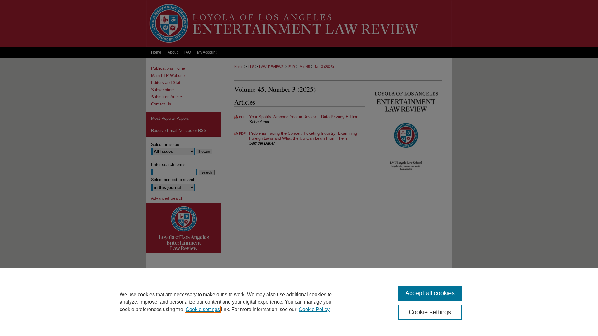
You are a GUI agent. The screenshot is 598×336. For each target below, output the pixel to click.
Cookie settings (203, 309)
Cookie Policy (314, 309)
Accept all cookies (430, 293)
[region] (299, 302)
